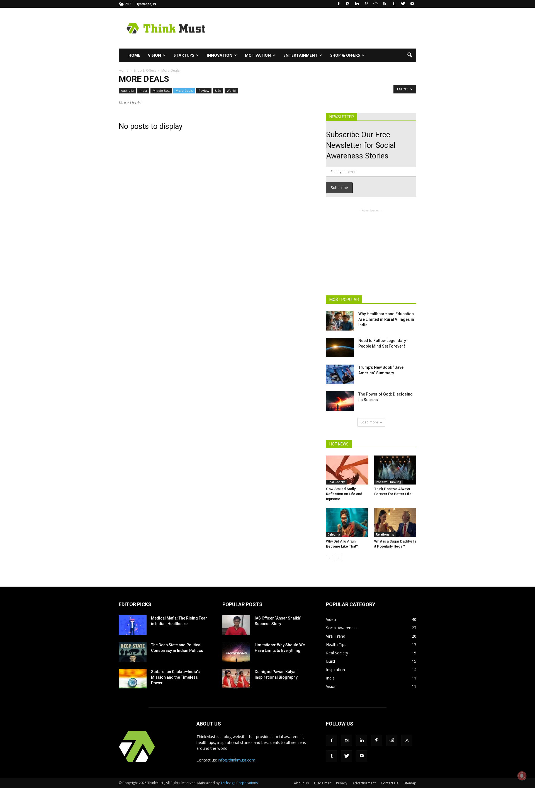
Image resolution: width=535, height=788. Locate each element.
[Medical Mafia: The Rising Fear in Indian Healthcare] (133, 625)
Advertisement (364, 783)
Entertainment (300, 55)
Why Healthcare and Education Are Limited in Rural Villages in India (386, 319)
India (143, 90)
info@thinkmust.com (236, 760)
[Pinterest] (366, 4)
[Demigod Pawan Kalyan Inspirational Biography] (236, 678)
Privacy (341, 783)
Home (134, 55)
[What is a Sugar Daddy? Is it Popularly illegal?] (395, 522)
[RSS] (384, 4)
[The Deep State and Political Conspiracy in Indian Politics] (133, 652)
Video (331, 619)
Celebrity (334, 534)
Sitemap (409, 783)
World (231, 90)
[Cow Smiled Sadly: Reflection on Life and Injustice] (347, 470)
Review (203, 90)
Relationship (385, 534)
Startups (184, 55)
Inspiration (335, 669)
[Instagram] (348, 4)
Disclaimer (322, 783)
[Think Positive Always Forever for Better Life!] (395, 470)
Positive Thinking (388, 482)
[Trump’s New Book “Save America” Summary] (340, 374)
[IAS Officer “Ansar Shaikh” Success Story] (236, 625)
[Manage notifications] (521, 775)
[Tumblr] (394, 4)
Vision (154, 55)
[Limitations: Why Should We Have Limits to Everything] (236, 652)
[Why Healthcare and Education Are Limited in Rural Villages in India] (340, 321)
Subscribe (339, 187)
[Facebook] (338, 4)
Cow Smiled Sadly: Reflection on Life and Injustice (344, 494)
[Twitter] (403, 4)
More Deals (184, 90)
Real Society (336, 482)
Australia (127, 90)
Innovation (219, 55)
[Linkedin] (357, 4)
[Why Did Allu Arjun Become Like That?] (347, 522)
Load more (369, 422)
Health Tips (336, 644)
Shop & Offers (345, 55)
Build (330, 661)
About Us (301, 783)
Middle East (161, 90)
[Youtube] (412, 4)
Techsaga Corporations (239, 782)
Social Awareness (342, 627)
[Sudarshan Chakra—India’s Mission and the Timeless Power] (133, 678)
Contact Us (389, 783)
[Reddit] (375, 4)
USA (218, 90)
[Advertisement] (314, 28)
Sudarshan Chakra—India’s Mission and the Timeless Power (175, 677)
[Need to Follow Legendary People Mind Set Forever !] (340, 347)
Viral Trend (335, 636)
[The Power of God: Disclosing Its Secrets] (340, 401)
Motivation (258, 55)
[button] (409, 55)
